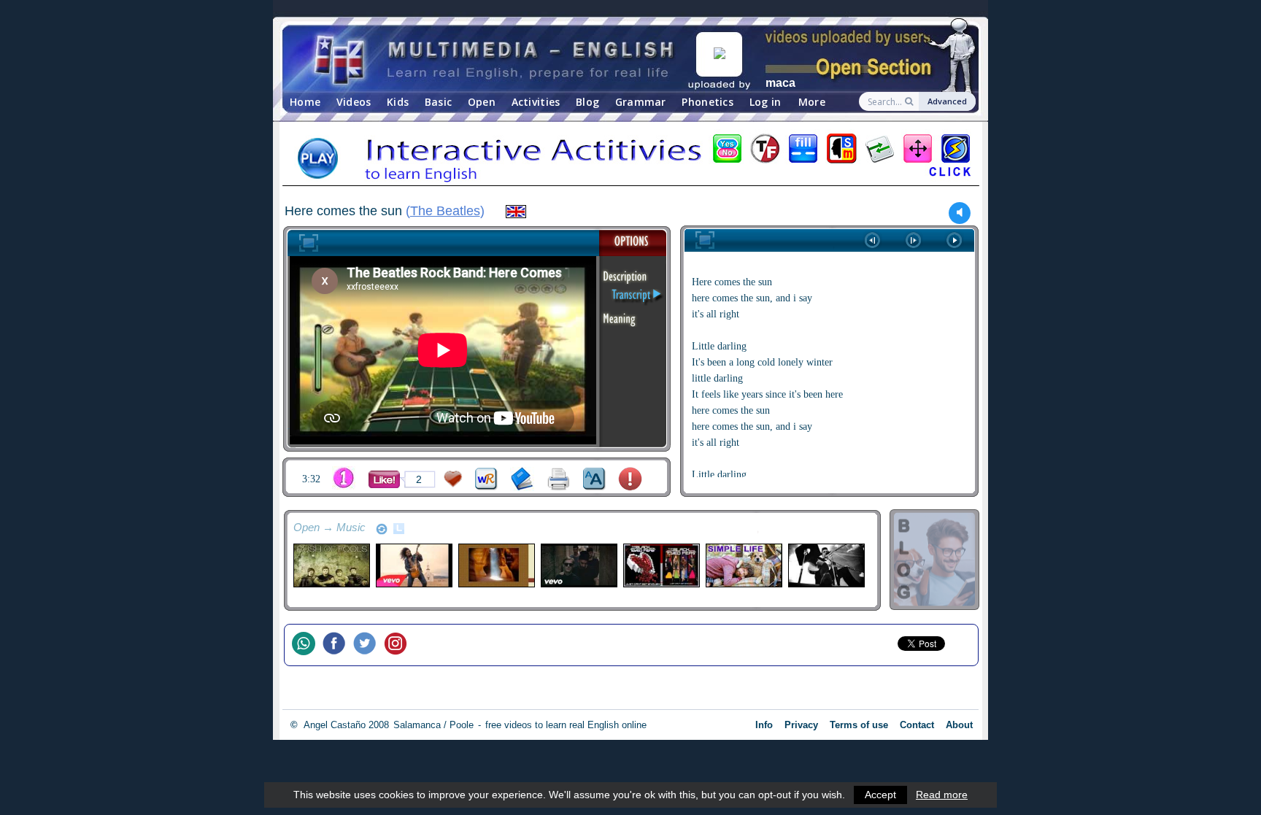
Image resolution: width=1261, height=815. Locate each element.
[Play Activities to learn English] (630, 160)
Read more (942, 794)
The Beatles (445, 211)
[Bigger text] (594, 479)
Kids (398, 102)
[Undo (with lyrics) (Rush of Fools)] (495, 565)
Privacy (801, 724)
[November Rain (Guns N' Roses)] (413, 565)
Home (305, 102)
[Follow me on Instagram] (399, 645)
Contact (917, 724)
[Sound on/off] (960, 212)
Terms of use (859, 724)
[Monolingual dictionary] (522, 479)
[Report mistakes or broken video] (630, 479)
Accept (880, 794)
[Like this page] (384, 479)
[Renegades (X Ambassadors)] (578, 565)
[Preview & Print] (558, 479)
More (811, 102)
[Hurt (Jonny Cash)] (825, 565)
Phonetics (707, 102)
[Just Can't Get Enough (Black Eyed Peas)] (660, 565)
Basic (438, 102)
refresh (381, 529)
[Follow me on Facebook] (338, 645)
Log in (765, 102)
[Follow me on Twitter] (368, 645)
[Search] (910, 101)
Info (764, 724)
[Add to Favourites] (453, 479)
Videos (353, 102)
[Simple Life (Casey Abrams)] (743, 565)
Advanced (947, 101)
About (959, 724)
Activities (536, 102)
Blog (587, 102)
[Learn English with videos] (495, 59)
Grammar (640, 102)
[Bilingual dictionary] (486, 479)
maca (780, 83)
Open (481, 102)
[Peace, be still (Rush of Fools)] (331, 565)
